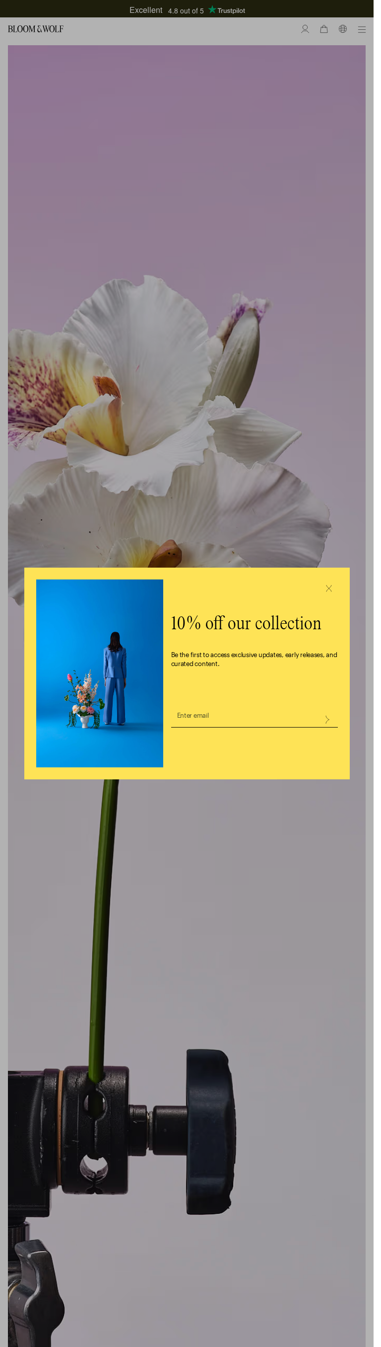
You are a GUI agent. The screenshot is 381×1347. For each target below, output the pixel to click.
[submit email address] (327, 720)
